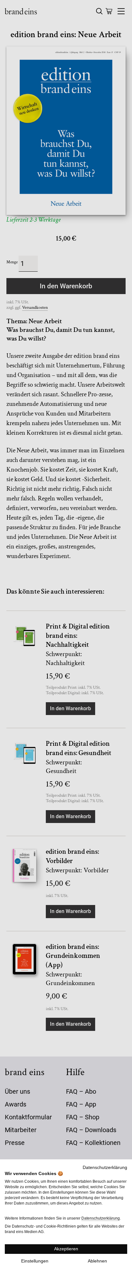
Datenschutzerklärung (105, 1167)
